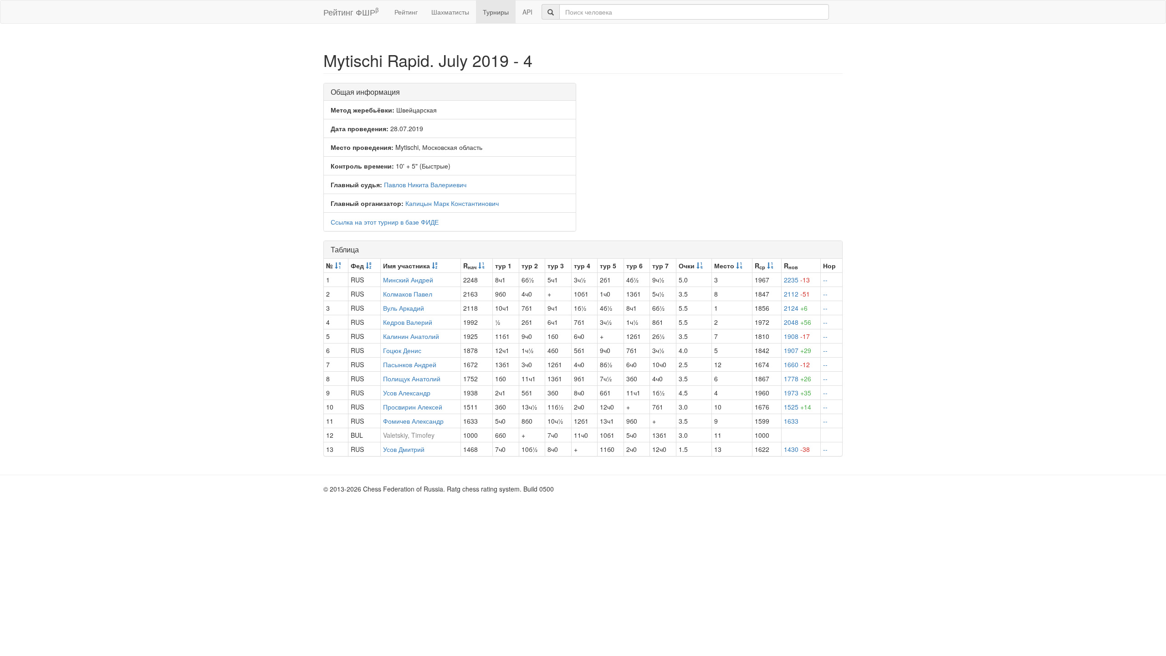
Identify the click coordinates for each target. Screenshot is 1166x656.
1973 (797, 392)
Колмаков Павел (407, 293)
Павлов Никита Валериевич (425, 184)
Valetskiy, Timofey (409, 435)
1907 (797, 350)
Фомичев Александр (413, 420)
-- (825, 279)
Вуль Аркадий (403, 308)
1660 (797, 364)
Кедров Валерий (407, 322)
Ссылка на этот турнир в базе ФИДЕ (385, 221)
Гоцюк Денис (402, 350)
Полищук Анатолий (411, 378)
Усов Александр (406, 392)
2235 (797, 279)
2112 (797, 293)
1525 (797, 406)
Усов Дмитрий (403, 449)
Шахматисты (450, 11)
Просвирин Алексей (412, 406)
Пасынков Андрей (409, 364)
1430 (797, 449)
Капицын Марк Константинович (452, 203)
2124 (796, 308)
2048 (797, 322)
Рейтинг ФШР (350, 11)
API (527, 11)
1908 (797, 336)
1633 (791, 420)
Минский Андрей (408, 279)
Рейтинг (406, 11)
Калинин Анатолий (411, 336)
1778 (797, 378)
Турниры (496, 11)
